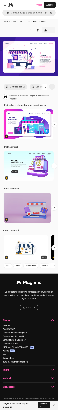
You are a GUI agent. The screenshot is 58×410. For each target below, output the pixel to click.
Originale (19, 40)
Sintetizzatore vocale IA (14, 340)
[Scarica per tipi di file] (52, 30)
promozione (31, 266)
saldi (18, 266)
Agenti (8, 350)
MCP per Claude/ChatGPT (18, 347)
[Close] (53, 405)
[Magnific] (29, 283)
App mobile (8, 358)
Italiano (29, 307)
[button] (29, 307)
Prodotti (7, 320)
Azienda (7, 378)
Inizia (6, 369)
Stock (13, 21)
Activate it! (43, 405)
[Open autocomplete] (7, 13)
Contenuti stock (10, 343)
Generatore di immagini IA (15, 332)
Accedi (49, 4)
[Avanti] (45, 87)
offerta (45, 266)
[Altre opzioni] (30, 30)
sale (8, 266)
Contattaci (9, 386)
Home (5, 21)
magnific (13, 99)
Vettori (22, 21)
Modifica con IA (17, 86)
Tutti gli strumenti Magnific (15, 361)
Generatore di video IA (13, 336)
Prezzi (39, 4)
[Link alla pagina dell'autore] (5, 97)
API (4, 354)
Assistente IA (9, 329)
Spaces (6, 325)
